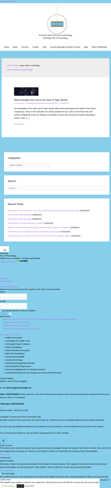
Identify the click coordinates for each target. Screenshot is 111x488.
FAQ (44, 47)
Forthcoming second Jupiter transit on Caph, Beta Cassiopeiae (34, 232)
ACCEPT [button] (20, 486)
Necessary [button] (4, 454)
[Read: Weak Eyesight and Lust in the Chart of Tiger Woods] (26, 91)
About (15, 47)
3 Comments (19, 103)
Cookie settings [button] (8, 486)
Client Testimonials (99, 47)
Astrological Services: (10, 334)
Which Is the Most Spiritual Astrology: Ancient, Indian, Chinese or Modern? (39, 227)
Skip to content (6, 1)
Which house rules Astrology (20, 215)
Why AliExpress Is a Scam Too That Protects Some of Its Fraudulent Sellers (39, 236)
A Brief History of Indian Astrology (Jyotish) (25, 223)
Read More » (19, 124)
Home (6, 47)
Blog (86, 47)
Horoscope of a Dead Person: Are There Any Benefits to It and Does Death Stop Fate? (44, 211)
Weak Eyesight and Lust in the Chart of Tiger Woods (41, 100)
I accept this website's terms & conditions (18, 311)
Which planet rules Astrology (20, 219)
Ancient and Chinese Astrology (55, 35)
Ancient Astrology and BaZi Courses (65, 47)
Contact (35, 47)
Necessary (6, 458)
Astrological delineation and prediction (42, 103)
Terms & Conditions (9, 287)
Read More (29, 486)
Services (25, 47)
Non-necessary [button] (6, 470)
